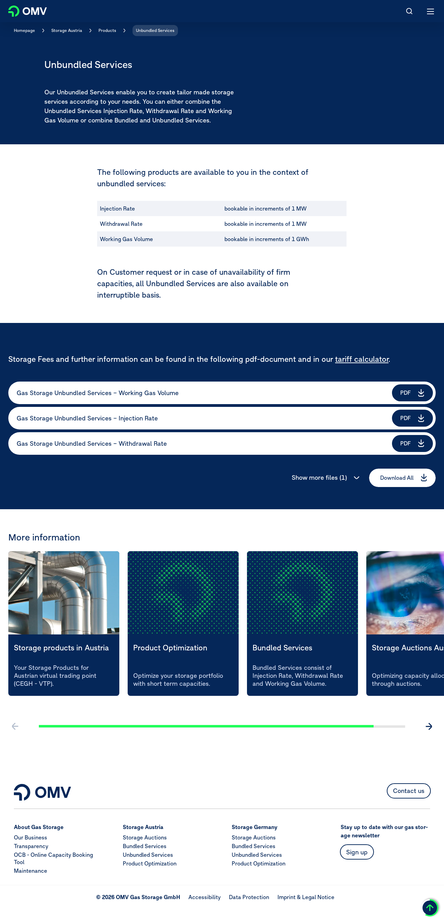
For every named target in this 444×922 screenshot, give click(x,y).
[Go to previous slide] (15, 726)
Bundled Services (144, 846)
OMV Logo (21, 9)
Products (107, 30)
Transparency (31, 846)
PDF (405, 392)
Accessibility (204, 897)
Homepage (24, 30)
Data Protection (249, 897)
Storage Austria (66, 30)
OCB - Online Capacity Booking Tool (53, 859)
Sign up (357, 852)
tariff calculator (361, 359)
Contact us (409, 791)
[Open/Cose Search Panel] (409, 11)
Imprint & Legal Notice (306, 897)
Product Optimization (150, 863)
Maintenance (30, 871)
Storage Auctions (145, 837)
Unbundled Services (155, 30)
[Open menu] (431, 11)
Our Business (30, 837)
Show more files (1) (319, 477)
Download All (396, 477)
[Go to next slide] (429, 726)
